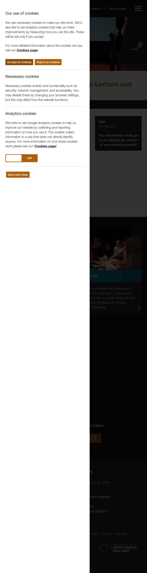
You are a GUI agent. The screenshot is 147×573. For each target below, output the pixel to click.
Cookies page (27, 50)
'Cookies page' (45, 146)
